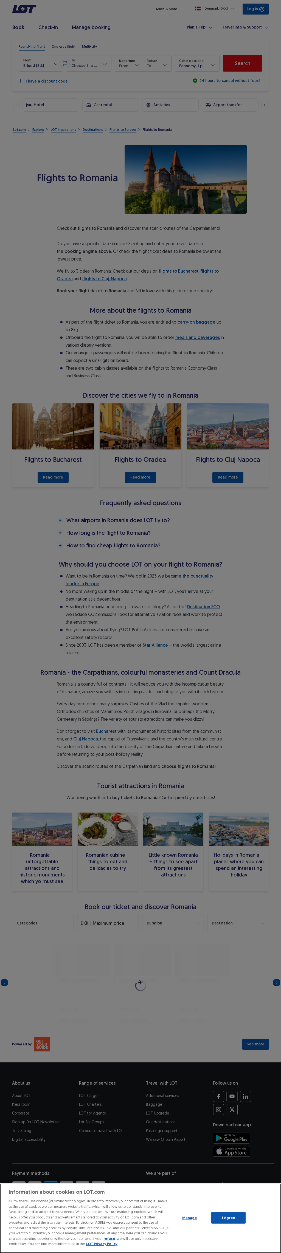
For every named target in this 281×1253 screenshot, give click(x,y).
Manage (189, 1218)
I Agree (228, 1218)
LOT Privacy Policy (101, 1244)
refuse (109, 1239)
